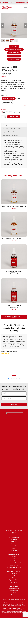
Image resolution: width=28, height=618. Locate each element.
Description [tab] (6, 125)
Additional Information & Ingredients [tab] (13, 128)
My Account (14, 582)
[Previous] (13, 375)
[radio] (9, 98)
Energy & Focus (14, 565)
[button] (25, 7)
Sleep (14, 557)
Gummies (14, 539)
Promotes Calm (14, 59)
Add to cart (13, 117)
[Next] (15, 375)
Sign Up (14, 405)
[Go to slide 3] (11, 378)
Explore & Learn (14, 591)
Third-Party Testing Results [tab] (10, 135)
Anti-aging (14, 46)
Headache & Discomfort (14, 49)
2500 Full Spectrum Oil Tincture (12, 337)
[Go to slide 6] (16, 378)
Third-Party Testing (14, 588)
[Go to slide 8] (19, 378)
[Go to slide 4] (13, 378)
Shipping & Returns (14, 580)
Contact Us (14, 573)
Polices (14, 578)
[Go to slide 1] (8, 378)
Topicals (14, 546)
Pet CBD (14, 548)
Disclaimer (14, 595)
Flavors (4, 95)
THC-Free (14, 550)
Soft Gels (14, 542)
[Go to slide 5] (14, 378)
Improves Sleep (14, 52)
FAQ (14, 576)
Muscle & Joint (14, 56)
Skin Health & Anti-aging (14, 567)
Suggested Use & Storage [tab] (10, 132)
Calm (14, 559)
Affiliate (14, 593)
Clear (25, 105)
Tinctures (14, 544)
